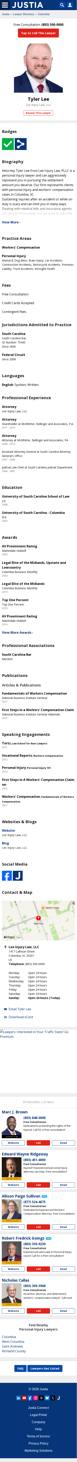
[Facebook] (30, 1398)
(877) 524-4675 (34, 1202)
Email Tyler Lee (20, 1009)
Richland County (14, 1351)
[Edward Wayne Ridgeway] (11, 1167)
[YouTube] (24, 1398)
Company (38, 1422)
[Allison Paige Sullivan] (11, 1209)
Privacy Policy (38, 1443)
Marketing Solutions (38, 1450)
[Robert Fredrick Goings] (11, 1251)
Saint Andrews (12, 1346)
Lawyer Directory (23, 14)
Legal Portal (38, 1415)
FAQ (20, 1368)
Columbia (44, 14)
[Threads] (41, 1398)
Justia (5, 14)
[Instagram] (35, 1398)
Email (63, 1143)
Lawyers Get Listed (45, 1368)
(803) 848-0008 (34, 1118)
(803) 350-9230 (34, 1244)
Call (38, 1143)
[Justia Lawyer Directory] (58, 1398)
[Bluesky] (47, 1398)
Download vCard (21, 1017)
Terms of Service (38, 1436)
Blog (5, 843)
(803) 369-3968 (34, 1286)
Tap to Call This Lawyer (38, 33)
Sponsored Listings (38, 1102)
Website (8, 830)
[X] (52, 1398)
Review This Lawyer (38, 113)
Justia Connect (38, 1407)
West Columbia (13, 1341)
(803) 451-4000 (34, 1160)
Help (38, 1429)
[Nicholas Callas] (11, 1293)
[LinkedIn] (18, 1398)
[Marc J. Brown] (11, 1125)
